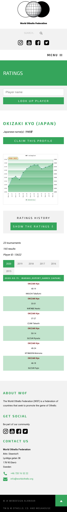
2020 (8, 263)
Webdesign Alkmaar (22, 501)
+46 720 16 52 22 (19, 473)
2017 (42, 263)
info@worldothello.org (22, 478)
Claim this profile (33, 140)
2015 (8, 271)
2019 (19, 263)
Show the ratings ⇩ (33, 226)
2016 (53, 263)
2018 (31, 263)
